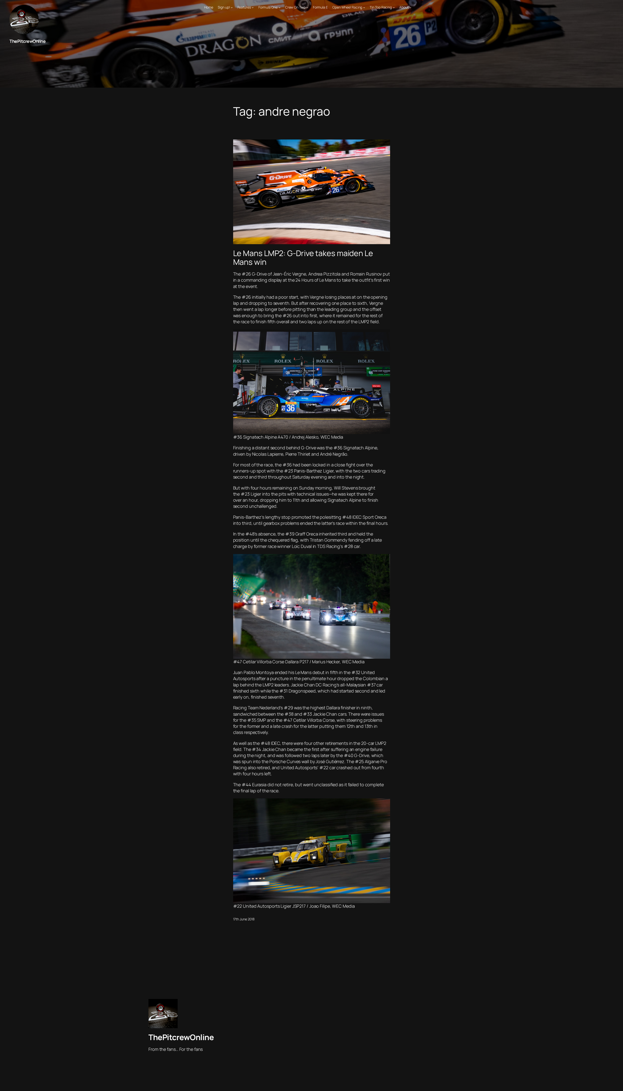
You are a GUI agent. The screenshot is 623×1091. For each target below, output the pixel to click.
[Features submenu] (253, 7)
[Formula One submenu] (279, 7)
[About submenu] (410, 7)
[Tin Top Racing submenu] (394, 7)
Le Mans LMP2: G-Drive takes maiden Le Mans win (303, 257)
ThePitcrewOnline (27, 41)
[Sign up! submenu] (232, 7)
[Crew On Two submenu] (307, 7)
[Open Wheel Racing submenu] (364, 7)
